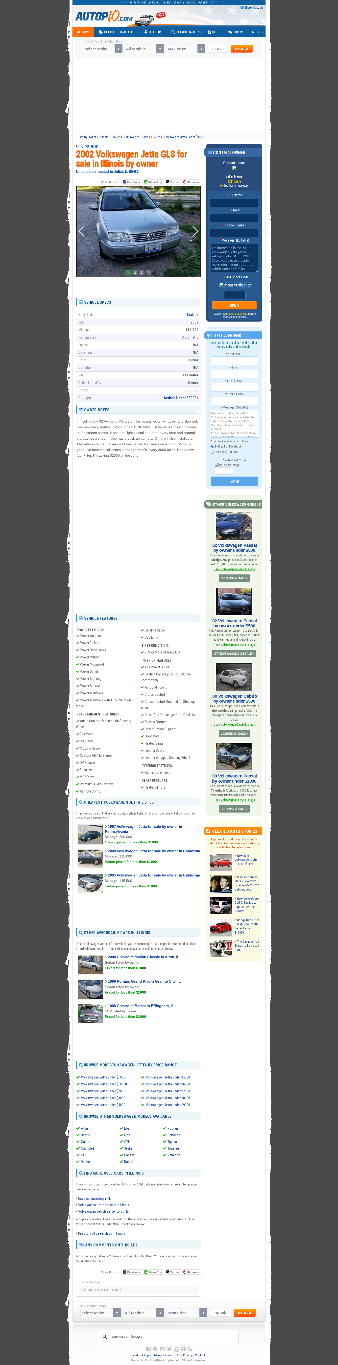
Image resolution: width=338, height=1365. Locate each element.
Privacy (187, 1355)
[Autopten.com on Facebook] (148, 1349)
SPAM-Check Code (234, 277)
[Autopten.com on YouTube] (176, 1349)
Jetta (128, 1148)
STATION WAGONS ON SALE (233, 653)
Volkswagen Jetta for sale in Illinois (103, 1205)
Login (260, 7)
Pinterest (193, 182)
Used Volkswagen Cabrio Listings (234, 724)
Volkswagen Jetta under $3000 (103, 1098)
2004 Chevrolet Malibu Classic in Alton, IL (143, 957)
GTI (126, 1142)
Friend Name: (234, 381)
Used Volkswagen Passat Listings (234, 569)
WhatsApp (155, 182)
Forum (238, 32)
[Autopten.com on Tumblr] (183, 1349)
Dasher (86, 1162)
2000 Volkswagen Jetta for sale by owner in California (154, 851)
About (169, 1355)
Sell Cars (155, 32)
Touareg (173, 1148)
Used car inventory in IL (94, 1198)
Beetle (85, 1135)
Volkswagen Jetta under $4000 (103, 1105)
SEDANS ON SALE (233, 578)
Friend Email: (234, 394)
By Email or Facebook (228, 446)
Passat (129, 1155)
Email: (234, 210)
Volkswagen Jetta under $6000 (168, 1084)
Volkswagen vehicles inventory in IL (103, 1211)
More (256, 32)
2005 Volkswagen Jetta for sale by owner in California (154, 875)
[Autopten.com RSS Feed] (190, 1349)
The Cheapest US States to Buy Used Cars (247, 946)
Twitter (174, 182)
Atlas (85, 1128)
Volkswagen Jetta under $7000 (168, 1091)
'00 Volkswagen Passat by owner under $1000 (234, 778)
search (241, 48)
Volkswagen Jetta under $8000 (168, 1098)
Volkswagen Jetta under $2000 (103, 1091)
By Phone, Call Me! (226, 452)
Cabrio (85, 1142)
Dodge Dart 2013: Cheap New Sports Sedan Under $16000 (247, 926)
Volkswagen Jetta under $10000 (104, 1084)
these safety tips (237, 313)
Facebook (133, 182)
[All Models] (144, 48)
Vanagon (174, 1155)
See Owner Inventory (236, 185)
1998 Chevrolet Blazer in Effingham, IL (141, 1006)
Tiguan (172, 1142)
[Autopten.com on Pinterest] (155, 1349)
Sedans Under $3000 (180, 398)
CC (83, 1155)
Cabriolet (87, 1148)
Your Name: (234, 354)
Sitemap (157, 1355)
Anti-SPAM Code (234, 460)
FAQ (177, 1355)
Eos (127, 1128)
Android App (141, 1355)
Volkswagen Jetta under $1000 (103, 1077)
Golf (127, 1135)
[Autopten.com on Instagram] (162, 1349)
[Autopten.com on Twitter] (169, 1349)
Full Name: (234, 195)
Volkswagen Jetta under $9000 (168, 1105)
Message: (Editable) (234, 240)
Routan (173, 1128)
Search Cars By (187, 32)
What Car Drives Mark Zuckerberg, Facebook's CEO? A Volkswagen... (247, 883)
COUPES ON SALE (233, 733)
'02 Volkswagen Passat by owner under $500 (234, 548)
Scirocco (174, 1135)
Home (86, 32)
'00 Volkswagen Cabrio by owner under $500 (234, 699)
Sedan (191, 314)
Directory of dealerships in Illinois (101, 1233)
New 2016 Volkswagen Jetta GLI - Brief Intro (246, 860)
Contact (200, 1355)
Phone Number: (234, 225)
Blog (215, 32)
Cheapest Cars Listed (120, 32)
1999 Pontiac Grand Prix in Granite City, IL (144, 981)
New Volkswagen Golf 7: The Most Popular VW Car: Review (247, 905)
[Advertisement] (169, 96)
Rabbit (128, 1162)
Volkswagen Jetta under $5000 (168, 1077)
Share (248, 7)
